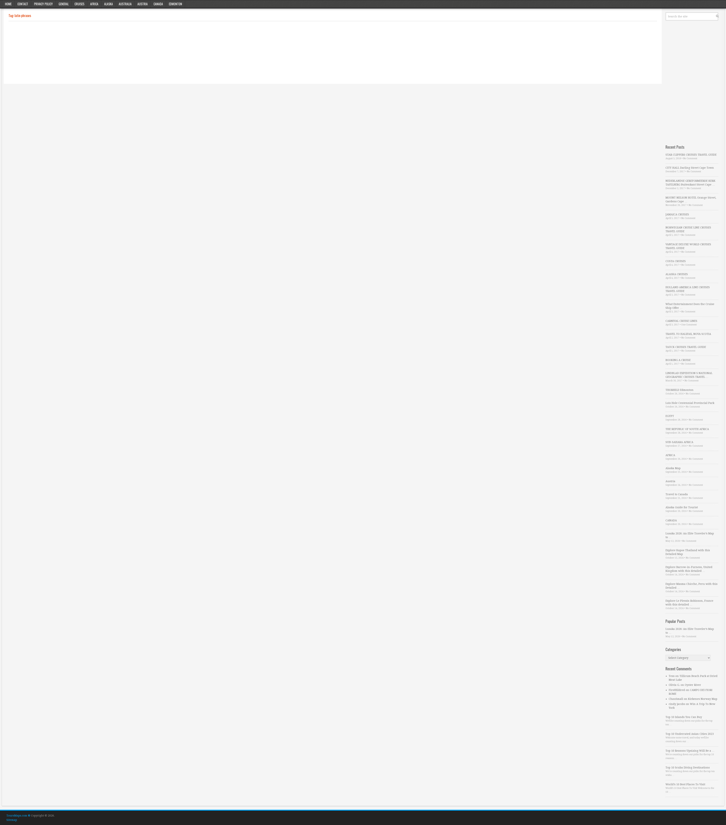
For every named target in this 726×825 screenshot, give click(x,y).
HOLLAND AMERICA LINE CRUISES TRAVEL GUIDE (688, 289)
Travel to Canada (677, 494)
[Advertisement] (122, 52)
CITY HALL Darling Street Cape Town (690, 167)
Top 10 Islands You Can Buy (684, 717)
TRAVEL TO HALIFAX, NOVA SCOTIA (688, 333)
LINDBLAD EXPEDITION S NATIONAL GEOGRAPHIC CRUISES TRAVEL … (689, 375)
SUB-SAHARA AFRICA (679, 442)
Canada (158, 4)
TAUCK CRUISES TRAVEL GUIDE (686, 346)
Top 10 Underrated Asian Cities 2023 (690, 733)
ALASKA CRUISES (677, 274)
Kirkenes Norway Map (702, 698)
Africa (94, 4)
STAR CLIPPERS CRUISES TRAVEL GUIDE (691, 154)
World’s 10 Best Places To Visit (685, 784)
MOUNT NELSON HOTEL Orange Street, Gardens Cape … (691, 199)
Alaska (108, 4)
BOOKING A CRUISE (678, 360)
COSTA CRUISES (676, 261)
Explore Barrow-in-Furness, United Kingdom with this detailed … (689, 569)
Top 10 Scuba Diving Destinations (688, 767)
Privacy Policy (43, 4)
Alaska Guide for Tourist (682, 507)
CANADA (671, 520)
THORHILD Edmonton (679, 389)
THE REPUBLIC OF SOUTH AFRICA (687, 429)
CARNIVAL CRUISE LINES (681, 320)
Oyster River (693, 684)
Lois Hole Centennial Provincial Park (690, 402)
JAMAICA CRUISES (677, 214)
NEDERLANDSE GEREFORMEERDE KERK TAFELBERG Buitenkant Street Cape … (690, 182)
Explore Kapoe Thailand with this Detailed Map (688, 552)
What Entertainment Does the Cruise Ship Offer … (690, 306)
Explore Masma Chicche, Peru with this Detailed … (691, 585)
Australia (125, 4)
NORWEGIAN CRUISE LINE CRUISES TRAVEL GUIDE (688, 229)
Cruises (79, 4)
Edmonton (175, 4)
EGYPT (670, 416)
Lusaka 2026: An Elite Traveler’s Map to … (690, 535)
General (64, 4)
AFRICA (670, 455)
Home (8, 4)
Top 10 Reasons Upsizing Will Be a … (690, 750)
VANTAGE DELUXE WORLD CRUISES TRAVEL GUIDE (688, 246)
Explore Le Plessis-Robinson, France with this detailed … (689, 602)
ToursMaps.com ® (18, 815)
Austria (142, 4)
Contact (22, 4)
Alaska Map (673, 468)
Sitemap (11, 819)
